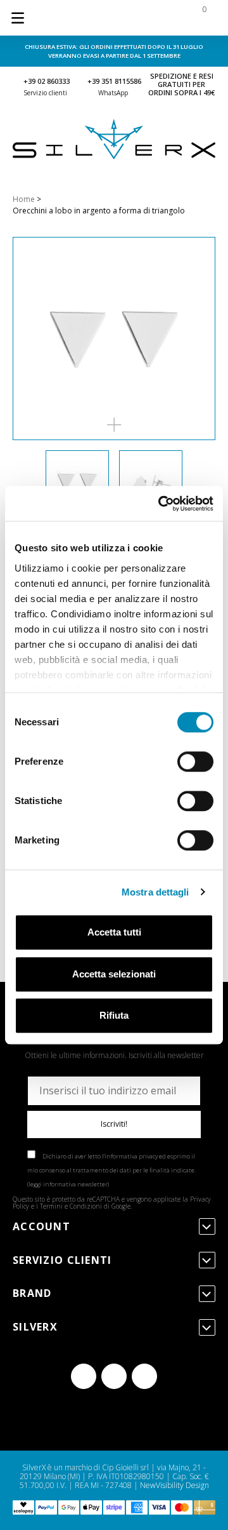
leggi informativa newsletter (68, 1184)
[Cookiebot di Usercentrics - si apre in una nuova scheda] (160, 503)
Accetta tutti (114, 932)
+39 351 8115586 (114, 81)
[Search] (121, 18)
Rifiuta (114, 1015)
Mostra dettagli (155, 892)
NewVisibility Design (174, 1485)
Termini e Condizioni (71, 1206)
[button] (114, 425)
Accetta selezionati (114, 974)
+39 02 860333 (46, 81)
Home (24, 199)
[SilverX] (114, 156)
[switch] (195, 761)
